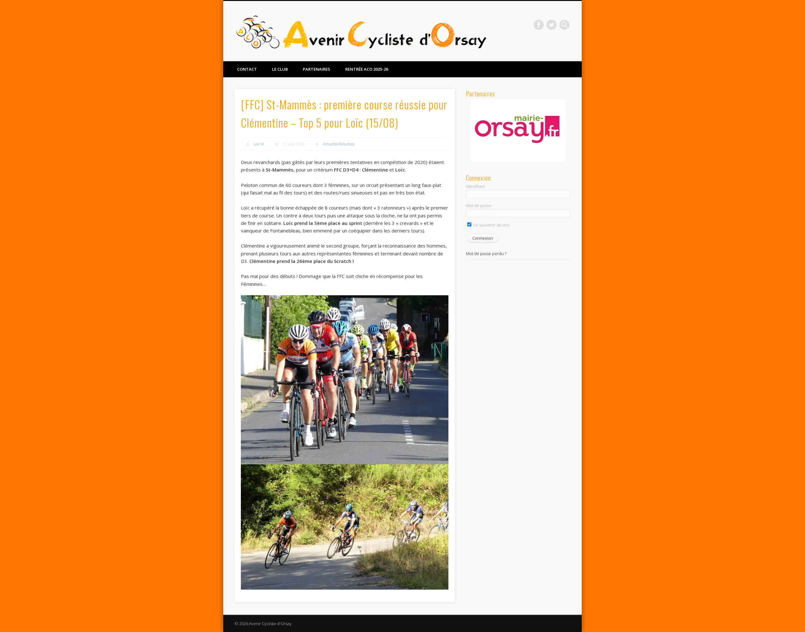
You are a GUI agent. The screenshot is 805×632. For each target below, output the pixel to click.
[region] (518, 130)
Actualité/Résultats (338, 144)
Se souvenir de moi (490, 225)
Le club (280, 69)
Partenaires (316, 69)
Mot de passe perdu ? (486, 253)
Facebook (539, 25)
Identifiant (475, 186)
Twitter (552, 25)
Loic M (258, 144)
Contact (247, 69)
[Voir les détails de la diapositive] (518, 130)
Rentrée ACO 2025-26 (366, 69)
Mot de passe (478, 205)
